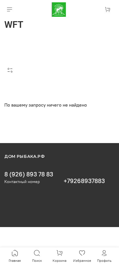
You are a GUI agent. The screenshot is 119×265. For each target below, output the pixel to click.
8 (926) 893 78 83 (28, 174)
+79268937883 (84, 181)
